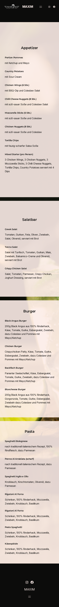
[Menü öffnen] (41, 7)
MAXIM (27, 6)
